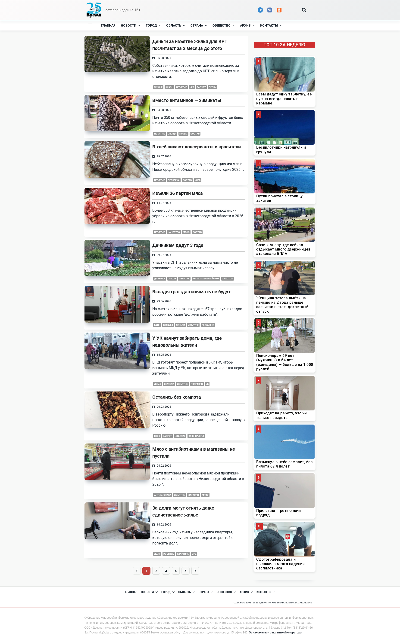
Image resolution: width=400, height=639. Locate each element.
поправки (197, 384)
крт (192, 87)
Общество (221, 25)
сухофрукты (196, 436)
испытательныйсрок (206, 278)
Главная (108, 25)
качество (174, 232)
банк (157, 325)
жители (169, 384)
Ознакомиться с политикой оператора (275, 632)
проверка (174, 180)
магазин (193, 495)
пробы (183, 133)
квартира (183, 554)
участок (227, 278)
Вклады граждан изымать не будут (191, 291)
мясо (186, 232)
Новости (128, 25)
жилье (158, 87)
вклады (168, 325)
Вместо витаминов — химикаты (186, 100)
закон (169, 87)
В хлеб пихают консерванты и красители (196, 147)
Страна (197, 25)
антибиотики (162, 495)
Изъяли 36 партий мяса (177, 193)
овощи (172, 133)
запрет (167, 436)
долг (157, 554)
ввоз (157, 436)
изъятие (181, 87)
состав (195, 133)
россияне (208, 325)
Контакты (269, 25)
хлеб (197, 180)
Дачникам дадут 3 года (177, 245)
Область (173, 25)
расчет (201, 87)
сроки (212, 87)
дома (157, 384)
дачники (159, 278)
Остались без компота (176, 397)
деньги (180, 325)
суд (194, 554)
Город (151, 25)
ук (207, 384)
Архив (245, 25)
